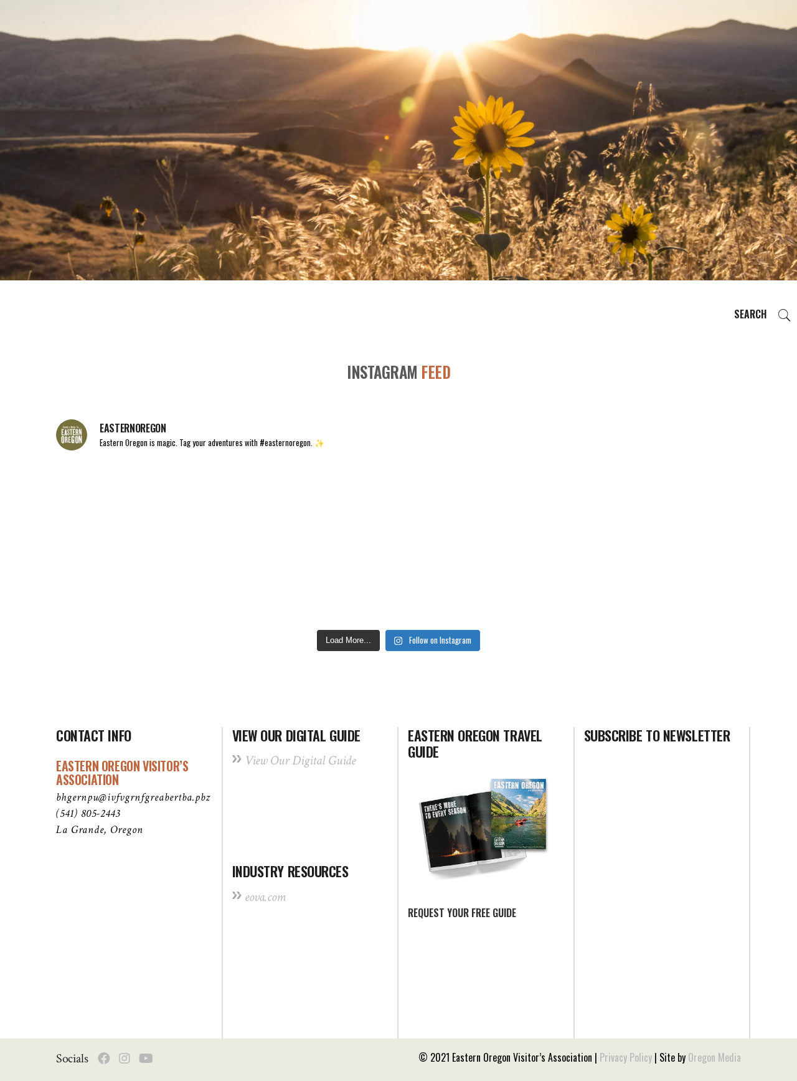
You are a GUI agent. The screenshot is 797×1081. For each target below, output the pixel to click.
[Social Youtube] (146, 1058)
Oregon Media (714, 1057)
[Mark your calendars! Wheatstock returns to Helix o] (260, 502)
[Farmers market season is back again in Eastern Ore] (537, 583)
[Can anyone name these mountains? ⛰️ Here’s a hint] (122, 583)
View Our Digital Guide (300, 760)
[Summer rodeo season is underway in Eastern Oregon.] (260, 583)
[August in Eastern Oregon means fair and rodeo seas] (398, 502)
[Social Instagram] (124, 1058)
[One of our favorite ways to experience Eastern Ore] (537, 502)
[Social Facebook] (104, 1058)
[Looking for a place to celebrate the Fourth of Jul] (398, 583)
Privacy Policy (626, 1057)
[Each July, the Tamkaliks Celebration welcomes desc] (675, 502)
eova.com (265, 897)
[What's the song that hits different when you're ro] (675, 583)
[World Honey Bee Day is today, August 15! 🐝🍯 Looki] (122, 502)
